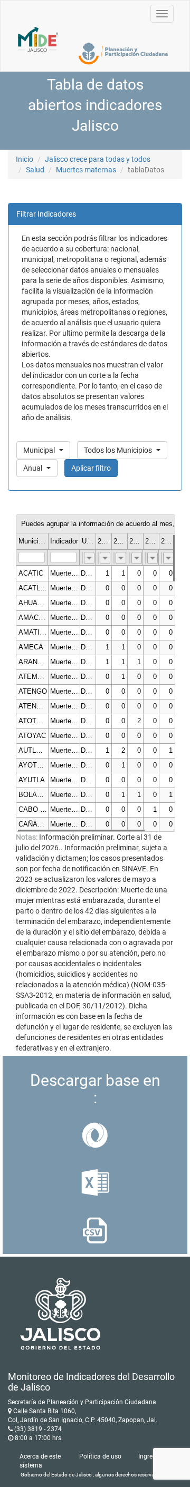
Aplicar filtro (91, 468)
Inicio (24, 159)
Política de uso (100, 1456)
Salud (35, 170)
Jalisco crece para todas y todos (97, 159)
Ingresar (150, 1456)
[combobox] (89, 558)
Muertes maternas (86, 170)
